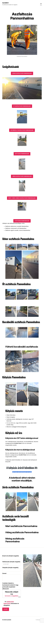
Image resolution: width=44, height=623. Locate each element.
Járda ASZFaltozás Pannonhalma (22, 176)
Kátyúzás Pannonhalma (22, 153)
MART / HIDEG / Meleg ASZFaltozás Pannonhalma (22, 198)
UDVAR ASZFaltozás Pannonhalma (22, 73)
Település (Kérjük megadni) (10, 567)
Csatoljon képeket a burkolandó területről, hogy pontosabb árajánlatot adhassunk (11, 589)
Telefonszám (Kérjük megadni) (11, 561)
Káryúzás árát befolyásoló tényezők (22, 472)
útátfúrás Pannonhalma (22, 220)
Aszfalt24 (5, 3)
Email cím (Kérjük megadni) (10, 556)
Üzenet (4, 573)
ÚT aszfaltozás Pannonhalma (22, 106)
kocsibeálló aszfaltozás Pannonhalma (22, 130)
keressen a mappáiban (11, 596)
